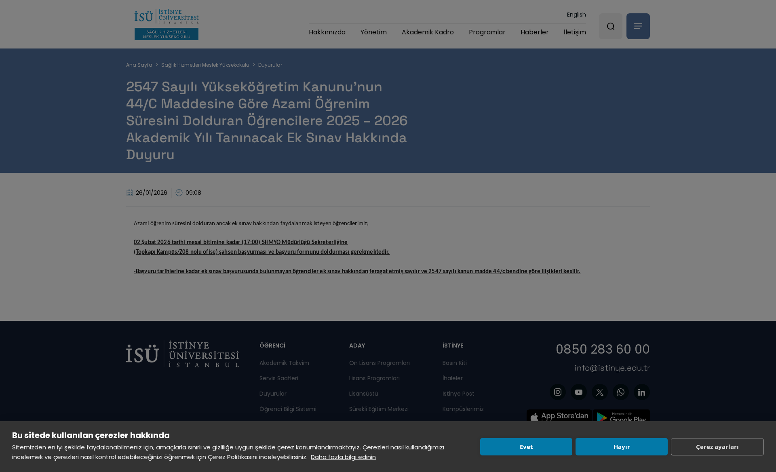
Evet (526, 446)
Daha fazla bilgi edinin (343, 457)
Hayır (622, 446)
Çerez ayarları (717, 446)
